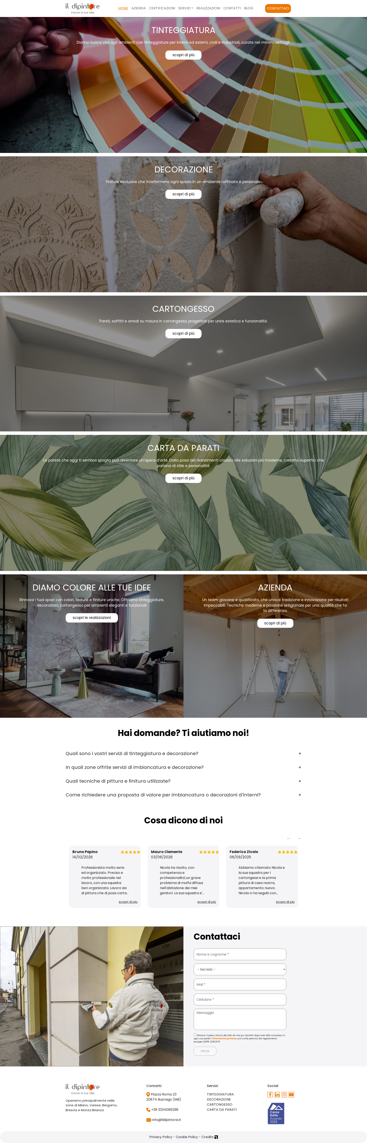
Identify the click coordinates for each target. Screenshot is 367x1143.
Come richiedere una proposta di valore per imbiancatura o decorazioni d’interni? (163, 795)
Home (123, 8)
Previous (289, 838)
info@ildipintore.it (166, 1119)
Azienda (138, 8)
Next (299, 838)
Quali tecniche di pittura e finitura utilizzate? (118, 781)
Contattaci (278, 8)
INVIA (205, 1051)
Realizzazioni (208, 8)
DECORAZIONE (219, 1099)
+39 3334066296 (164, 1109)
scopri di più (183, 54)
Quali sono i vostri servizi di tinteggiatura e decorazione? (132, 753)
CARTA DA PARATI (222, 1109)
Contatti (232, 8)
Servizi (184, 8)
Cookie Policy (187, 1137)
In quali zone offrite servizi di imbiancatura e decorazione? (135, 767)
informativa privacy (224, 1038)
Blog (248, 8)
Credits (208, 1137)
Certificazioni (162, 8)
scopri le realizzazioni (92, 617)
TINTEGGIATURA (220, 1094)
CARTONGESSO (219, 1104)
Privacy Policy (160, 1137)
